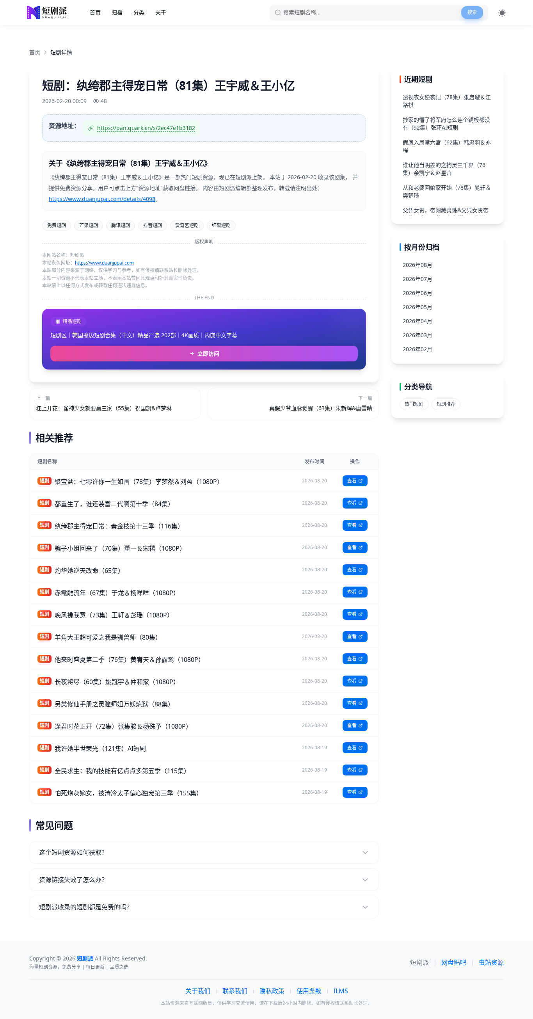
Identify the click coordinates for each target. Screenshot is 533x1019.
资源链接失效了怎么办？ (73, 879)
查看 (352, 480)
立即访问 (208, 353)
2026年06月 (417, 293)
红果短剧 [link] (221, 225)
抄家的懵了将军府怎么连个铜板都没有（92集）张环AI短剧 (446, 123)
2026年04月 (417, 321)
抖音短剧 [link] (152, 225)
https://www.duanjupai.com (104, 263)
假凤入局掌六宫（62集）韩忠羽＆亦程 (447, 146)
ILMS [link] (341, 991)
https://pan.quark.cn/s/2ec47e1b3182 (146, 128)
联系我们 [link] (234, 991)
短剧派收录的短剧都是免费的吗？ (86, 907)
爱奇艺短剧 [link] (187, 225)
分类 (138, 12)
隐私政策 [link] (271, 991)
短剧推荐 (446, 404)
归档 (117, 12)
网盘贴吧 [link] (453, 962)
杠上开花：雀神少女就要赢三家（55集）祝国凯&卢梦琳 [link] (104, 408)
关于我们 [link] (197, 991)
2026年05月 (417, 307)
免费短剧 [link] (56, 225)
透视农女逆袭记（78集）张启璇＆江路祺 (447, 100)
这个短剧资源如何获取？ (73, 852)
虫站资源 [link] (491, 962)
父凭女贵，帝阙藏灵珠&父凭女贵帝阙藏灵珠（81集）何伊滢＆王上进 (446, 214)
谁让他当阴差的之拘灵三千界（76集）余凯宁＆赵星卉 (444, 168)
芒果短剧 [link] (88, 225)
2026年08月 (417, 265)
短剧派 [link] (419, 962)
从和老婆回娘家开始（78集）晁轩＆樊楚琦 (447, 191)
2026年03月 (417, 335)
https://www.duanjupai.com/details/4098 (102, 199)
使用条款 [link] (309, 991)
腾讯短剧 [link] (120, 225)
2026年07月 (417, 279)
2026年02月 (417, 349)
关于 (160, 12)
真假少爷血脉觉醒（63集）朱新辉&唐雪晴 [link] (320, 408)
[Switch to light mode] (502, 12)
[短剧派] (47, 12)
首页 (95, 12)
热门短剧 (414, 404)
